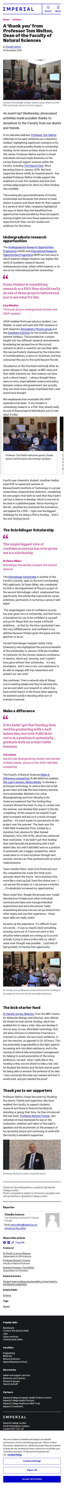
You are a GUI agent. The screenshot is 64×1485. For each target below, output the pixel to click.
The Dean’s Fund (33, 165)
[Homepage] (22, 9)
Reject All (32, 1470)
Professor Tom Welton (43, 135)
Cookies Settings (32, 1461)
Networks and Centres (14, 1378)
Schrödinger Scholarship (22, 576)
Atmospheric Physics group (36, 329)
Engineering (9, 1353)
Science (16, 19)
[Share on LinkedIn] (8, 1242)
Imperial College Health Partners (18, 1400)
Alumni (6, 1306)
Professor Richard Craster (35, 1115)
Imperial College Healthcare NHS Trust (21, 1403)
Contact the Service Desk (16, 1330)
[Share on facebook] (4, 1242)
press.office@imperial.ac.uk (23, 1224)
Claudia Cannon (13, 46)
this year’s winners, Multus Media (22, 782)
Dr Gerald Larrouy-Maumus (18, 1013)
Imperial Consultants (13, 1406)
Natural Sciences (11, 1358)
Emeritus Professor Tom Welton (18, 1267)
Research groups (11, 1381)
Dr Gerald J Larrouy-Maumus (17, 1253)
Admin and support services (16, 1375)
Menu (58, 11)
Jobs (5, 1333)
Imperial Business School (15, 1361)
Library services (10, 1336)
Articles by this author (15, 1228)
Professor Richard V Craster (16, 1260)
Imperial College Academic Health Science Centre (27, 1397)
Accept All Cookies (32, 1479)
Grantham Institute (19, 332)
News (6, 19)
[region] (32, 1458)
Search (48, 11)
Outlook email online (13, 1339)
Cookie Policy (14, 1455)
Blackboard (8, 1328)
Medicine (7, 1356)
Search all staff (10, 1384)
